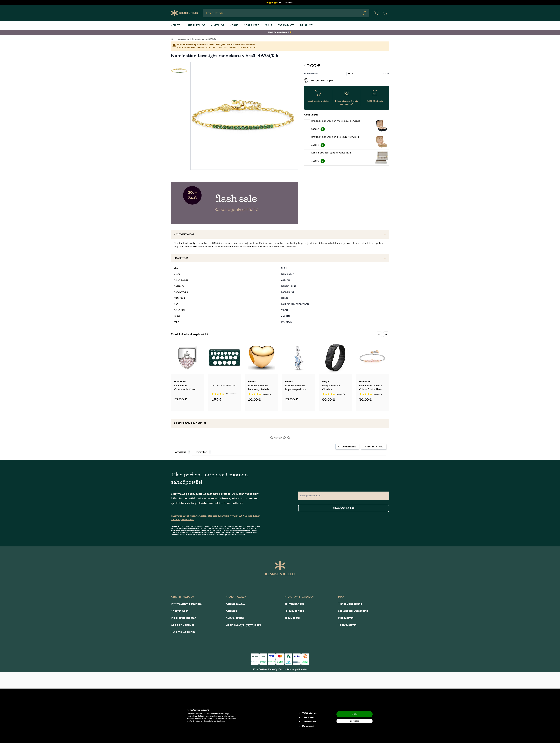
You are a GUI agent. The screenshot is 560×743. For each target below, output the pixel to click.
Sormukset (251, 25)
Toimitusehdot (294, 604)
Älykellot (217, 25)
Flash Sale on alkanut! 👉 (280, 32)
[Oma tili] (376, 13)
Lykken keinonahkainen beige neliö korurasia (335, 137)
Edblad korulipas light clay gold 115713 (331, 153)
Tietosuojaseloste (350, 604)
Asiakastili (232, 611)
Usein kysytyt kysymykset (243, 625)
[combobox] (286, 13)
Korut (234, 25)
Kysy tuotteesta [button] (349, 446)
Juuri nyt (306, 25)
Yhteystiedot (179, 611)
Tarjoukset (286, 25)
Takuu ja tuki (293, 618)
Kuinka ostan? (235, 618)
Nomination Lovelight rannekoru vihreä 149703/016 (196, 39)
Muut (268, 25)
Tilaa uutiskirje (344, 508)
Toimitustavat (347, 625)
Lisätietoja (181, 258)
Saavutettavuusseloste (353, 611)
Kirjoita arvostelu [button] (375, 446)
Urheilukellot (195, 25)
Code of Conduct (182, 625)
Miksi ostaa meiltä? (183, 618)
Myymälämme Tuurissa (186, 604)
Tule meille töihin (183, 632)
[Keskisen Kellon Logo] (184, 13)
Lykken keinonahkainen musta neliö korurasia (335, 121)
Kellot (175, 25)
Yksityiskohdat (184, 234)
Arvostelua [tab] (180, 452)
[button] (386, 334)
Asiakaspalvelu (235, 604)
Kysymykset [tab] (201, 452)
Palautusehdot (294, 611)
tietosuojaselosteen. (182, 519)
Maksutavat (345, 618)
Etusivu (172, 39)
